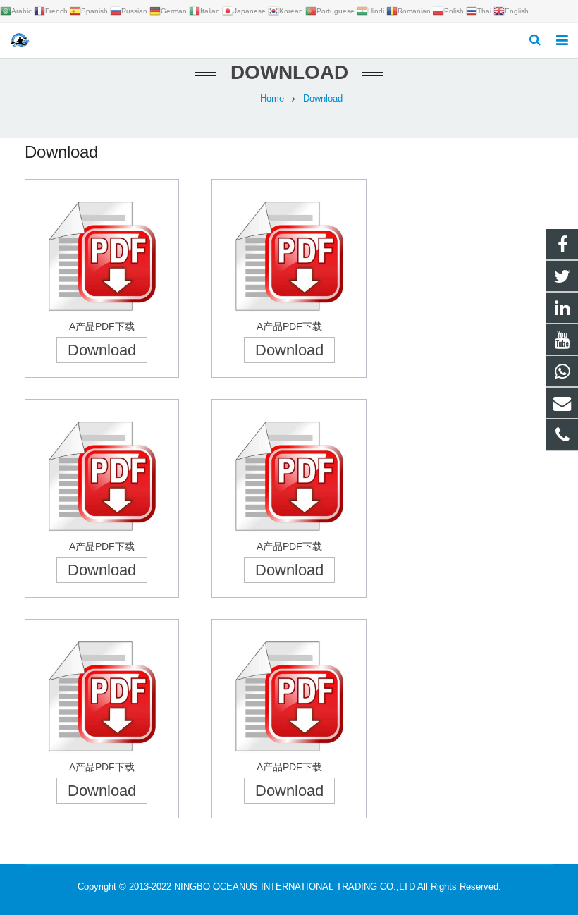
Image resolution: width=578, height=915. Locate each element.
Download (102, 350)
